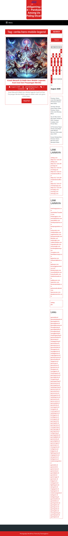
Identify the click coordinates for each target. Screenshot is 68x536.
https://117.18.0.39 (56, 163)
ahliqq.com (54, 161)
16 (61, 62)
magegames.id (55, 455)
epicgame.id (54, 487)
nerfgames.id (54, 449)
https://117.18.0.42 (56, 167)
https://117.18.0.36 (56, 159)
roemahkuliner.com (56, 218)
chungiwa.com (55, 252)
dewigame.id (54, 369)
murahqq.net (54, 169)
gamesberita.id (55, 391)
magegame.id (55, 489)
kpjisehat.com (55, 258)
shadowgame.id (55, 373)
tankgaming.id (55, 497)
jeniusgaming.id (55, 331)
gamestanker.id (55, 499)
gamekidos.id (55, 501)
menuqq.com (54, 193)
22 (59, 70)
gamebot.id (54, 475)
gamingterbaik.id (55, 329)
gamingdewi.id (55, 321)
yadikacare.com (55, 280)
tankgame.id (54, 495)
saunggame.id (55, 371)
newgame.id (54, 409)
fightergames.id (55, 453)
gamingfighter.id (55, 437)
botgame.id (54, 481)
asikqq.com (54, 157)
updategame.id (55, 413)
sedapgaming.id (55, 341)
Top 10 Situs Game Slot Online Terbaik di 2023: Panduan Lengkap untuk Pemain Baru (56, 120)
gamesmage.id (55, 443)
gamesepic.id (55, 445)
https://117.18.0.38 (56, 177)
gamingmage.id (55, 429)
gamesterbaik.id (55, 347)
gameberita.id (55, 405)
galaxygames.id (55, 395)
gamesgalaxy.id (55, 385)
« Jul (52, 92)
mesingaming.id (55, 513)
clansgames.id (55, 447)
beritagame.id (55, 415)
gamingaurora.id (55, 375)
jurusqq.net (54, 165)
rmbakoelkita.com (56, 232)
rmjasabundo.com (56, 244)
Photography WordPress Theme (29, 533)
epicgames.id (55, 457)
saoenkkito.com (55, 220)
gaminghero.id (55, 505)
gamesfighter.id (55, 441)
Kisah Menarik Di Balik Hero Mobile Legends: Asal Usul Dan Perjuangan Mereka (26, 81)
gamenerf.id (54, 467)
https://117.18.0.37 (56, 183)
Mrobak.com (54, 238)
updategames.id (55, 397)
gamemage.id (55, 477)
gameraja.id (54, 363)
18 (53, 70)
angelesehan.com (56, 234)
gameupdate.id (55, 403)
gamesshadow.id (56, 337)
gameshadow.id (55, 359)
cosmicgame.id (55, 411)
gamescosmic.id (55, 389)
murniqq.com (54, 191)
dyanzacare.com (55, 292)
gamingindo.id (55, 509)
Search (56, 32)
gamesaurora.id (55, 383)
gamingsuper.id (55, 515)
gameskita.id (54, 317)
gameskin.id (54, 465)
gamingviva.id (55, 517)
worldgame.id (55, 417)
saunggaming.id (55, 333)
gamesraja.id (54, 339)
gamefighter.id (55, 473)
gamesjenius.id (55, 345)
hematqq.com (55, 189)
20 (56, 70)
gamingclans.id (55, 425)
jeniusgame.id (55, 419)
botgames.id (54, 451)
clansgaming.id (55, 427)
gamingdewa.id (55, 323)
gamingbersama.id (56, 325)
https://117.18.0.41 (56, 171)
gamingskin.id (55, 423)
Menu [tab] (10, 23)
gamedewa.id (55, 365)
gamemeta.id (54, 471)
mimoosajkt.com (55, 246)
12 (54, 62)
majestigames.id (55, 355)
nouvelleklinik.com (56, 272)
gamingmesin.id (55, 503)
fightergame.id (55, 485)
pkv (52, 304)
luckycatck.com (55, 230)
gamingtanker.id (55, 435)
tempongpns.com (56, 216)
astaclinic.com (55, 282)
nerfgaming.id (55, 433)
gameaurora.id (55, 399)
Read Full (28, 101)
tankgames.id (55, 459)
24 (51, 79)
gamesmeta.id (55, 439)
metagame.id (54, 483)
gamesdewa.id (55, 343)
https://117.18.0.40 (56, 187)
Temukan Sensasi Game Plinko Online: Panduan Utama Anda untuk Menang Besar (56, 110)
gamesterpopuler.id (56, 319)
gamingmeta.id (55, 431)
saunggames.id (55, 351)
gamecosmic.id (55, 401)
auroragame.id (55, 407)
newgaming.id (55, 379)
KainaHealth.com (56, 274)
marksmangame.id (56, 493)
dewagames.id (55, 349)
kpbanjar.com (55, 264)
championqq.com (56, 185)
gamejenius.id (55, 367)
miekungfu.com (55, 240)
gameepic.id (54, 479)
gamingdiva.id (55, 511)
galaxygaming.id (55, 381)
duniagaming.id (55, 327)
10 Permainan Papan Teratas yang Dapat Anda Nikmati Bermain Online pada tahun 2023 (56, 130)
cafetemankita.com (56, 242)
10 (51, 62)
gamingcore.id (55, 507)
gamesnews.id (55, 393)
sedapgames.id (55, 353)
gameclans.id (55, 469)
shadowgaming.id (56, 335)
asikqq (53, 302)
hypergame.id (55, 491)
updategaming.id (56, 387)
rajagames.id (54, 361)
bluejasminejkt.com (56, 236)
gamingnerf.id (55, 421)
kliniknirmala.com (56, 270)
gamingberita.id (55, 377)
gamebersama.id (56, 357)
